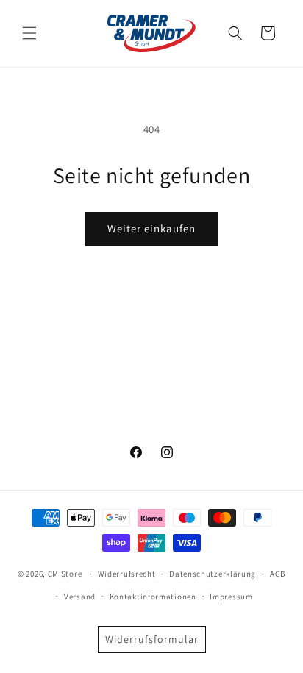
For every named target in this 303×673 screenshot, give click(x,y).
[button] (29, 33)
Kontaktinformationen (153, 596)
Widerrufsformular (152, 639)
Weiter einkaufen (151, 228)
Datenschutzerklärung (212, 574)
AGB (277, 574)
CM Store (65, 574)
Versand (80, 596)
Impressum (231, 596)
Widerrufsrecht (127, 574)
